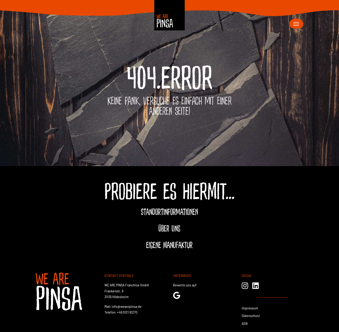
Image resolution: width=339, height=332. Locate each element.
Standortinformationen (169, 212)
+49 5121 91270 (127, 312)
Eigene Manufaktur (169, 245)
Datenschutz (251, 315)
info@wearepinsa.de (127, 306)
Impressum (250, 308)
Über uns (169, 228)
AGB (245, 323)
